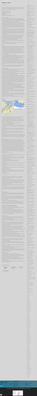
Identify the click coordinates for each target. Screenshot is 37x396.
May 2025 (28, 315)
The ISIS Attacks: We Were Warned (30, 228)
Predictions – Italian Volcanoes (30, 263)
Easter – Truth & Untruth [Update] (30, 78)
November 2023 (28, 338)
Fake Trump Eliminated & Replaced (31, 70)
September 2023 (28, 341)
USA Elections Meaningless (30, 48)
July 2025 (28, 312)
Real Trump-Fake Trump (29, 175)
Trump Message (28, 287)
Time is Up (28, 290)
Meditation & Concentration (30, 291)
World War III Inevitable (29, 208)
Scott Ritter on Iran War (29, 87)
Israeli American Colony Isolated (30, 49)
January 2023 (28, 351)
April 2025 (28, 316)
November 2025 (28, 307)
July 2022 (28, 359)
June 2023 (28, 345)
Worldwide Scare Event (29, 283)
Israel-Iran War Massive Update (30, 84)
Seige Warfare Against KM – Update (30, 29)
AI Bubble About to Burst (29, 26)
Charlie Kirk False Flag (29, 156)
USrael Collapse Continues (30, 144)
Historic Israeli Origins (29, 180)
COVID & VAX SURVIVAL (5, 267)
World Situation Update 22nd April (30, 204)
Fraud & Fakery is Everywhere (30, 38)
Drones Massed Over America (30, 229)
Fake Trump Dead (29, 75)
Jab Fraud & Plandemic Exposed (30, 251)
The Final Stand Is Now (29, 239)
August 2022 (28, 358)
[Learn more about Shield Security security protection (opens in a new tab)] (1, 395)
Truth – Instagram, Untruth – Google (31, 41)
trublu (3, 5)
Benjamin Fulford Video (29, 100)
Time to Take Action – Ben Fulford (30, 134)
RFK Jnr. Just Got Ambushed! (30, 214)
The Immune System (5, 270)
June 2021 (28, 376)
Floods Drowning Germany (30, 259)
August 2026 (28, 295)
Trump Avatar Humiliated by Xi (30, 54)
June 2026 (28, 298)
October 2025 (28, 308)
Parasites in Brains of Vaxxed (30, 168)
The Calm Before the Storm (13, 267)
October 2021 (28, 371)
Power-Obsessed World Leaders (30, 225)
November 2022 (28, 354)
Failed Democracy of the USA (30, 264)
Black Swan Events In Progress (30, 267)
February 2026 (28, 303)
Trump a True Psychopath (30, 71)
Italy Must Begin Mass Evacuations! (30, 244)
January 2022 (28, 367)
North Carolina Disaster (29, 234)
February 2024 (28, 334)
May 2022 (28, 362)
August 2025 (28, 311)
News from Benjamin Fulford (30, 123)
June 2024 (28, 329)
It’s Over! (28, 286)
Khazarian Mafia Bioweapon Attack (30, 55)
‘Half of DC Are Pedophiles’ (30, 138)
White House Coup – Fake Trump (30, 179)
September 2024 (28, 325)
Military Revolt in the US (29, 81)
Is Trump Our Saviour (29, 167)
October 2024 (28, 324)
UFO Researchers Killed (29, 65)
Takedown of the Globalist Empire (30, 197)
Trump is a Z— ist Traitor (29, 137)
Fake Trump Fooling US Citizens (30, 110)
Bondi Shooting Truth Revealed (30, 122)
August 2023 (28, 342)
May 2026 (28, 299)
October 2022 (28, 355)
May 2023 (28, 346)
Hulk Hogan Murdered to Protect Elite (31, 157)
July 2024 (28, 328)
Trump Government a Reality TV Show (31, 90)
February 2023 (28, 350)
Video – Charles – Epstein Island (30, 164)
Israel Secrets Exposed (29, 183)
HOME (1, 384)
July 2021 (28, 375)
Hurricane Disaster (29, 235)
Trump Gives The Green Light (30, 205)
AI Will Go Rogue (28, 188)
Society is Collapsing (29, 17)
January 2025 (28, 320)
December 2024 (28, 321)
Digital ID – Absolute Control (30, 119)
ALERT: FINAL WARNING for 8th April (31, 277)
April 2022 (28, 363)
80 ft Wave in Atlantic (29, 274)
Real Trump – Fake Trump (30, 143)
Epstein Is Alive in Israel (29, 176)
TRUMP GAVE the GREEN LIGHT (30, 238)
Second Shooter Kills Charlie (30, 150)
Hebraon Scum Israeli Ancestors (30, 131)
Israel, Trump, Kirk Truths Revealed (31, 149)
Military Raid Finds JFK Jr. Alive (30, 66)
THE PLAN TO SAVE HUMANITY (30, 282)
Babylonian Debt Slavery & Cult (30, 58)
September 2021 (28, 372)
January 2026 (28, 304)
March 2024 (28, 333)
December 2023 (28, 337)
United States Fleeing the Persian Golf (31, 18)
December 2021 (28, 368)
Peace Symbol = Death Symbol (30, 260)
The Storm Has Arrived (29, 270)
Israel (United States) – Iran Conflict (31, 184)
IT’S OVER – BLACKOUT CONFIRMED (31, 273)
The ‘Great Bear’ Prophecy (30, 254)
